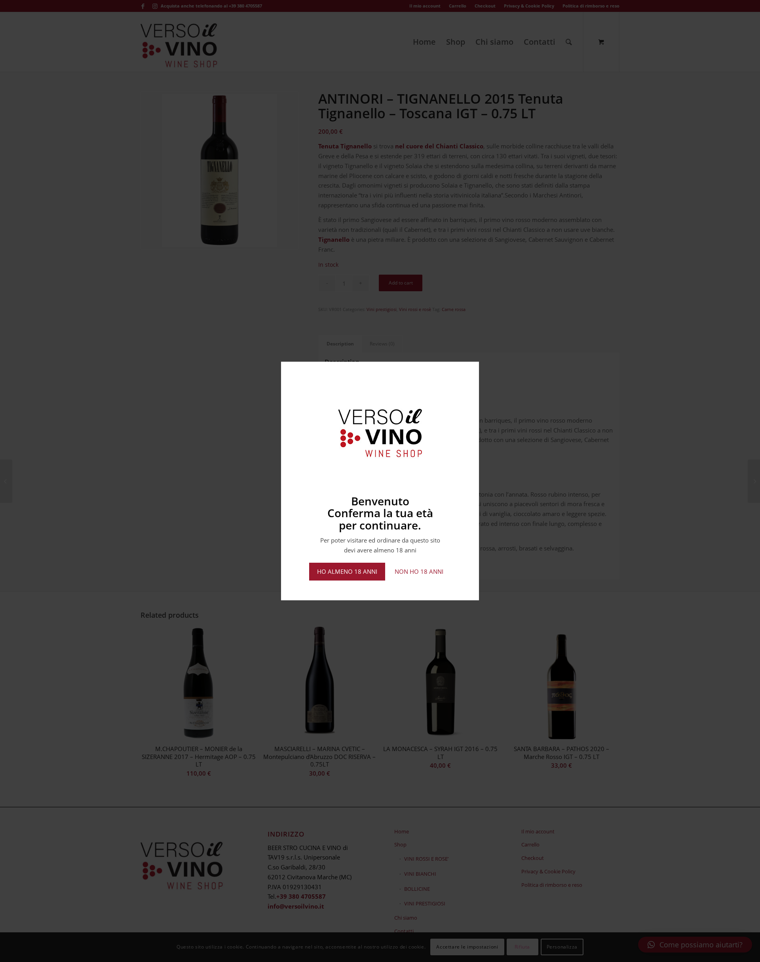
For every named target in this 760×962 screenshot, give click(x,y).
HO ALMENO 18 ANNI (347, 571)
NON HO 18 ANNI (419, 571)
